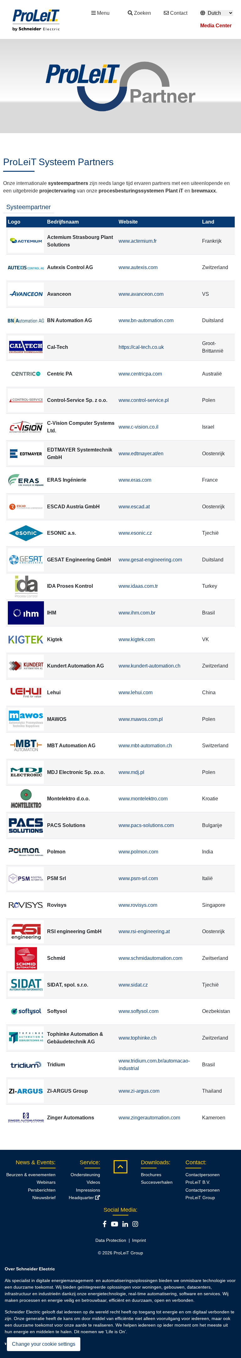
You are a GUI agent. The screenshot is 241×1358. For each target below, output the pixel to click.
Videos (93, 1182)
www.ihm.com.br (137, 612)
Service (89, 1162)
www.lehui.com (136, 692)
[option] (120, 86)
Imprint (139, 1240)
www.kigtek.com (137, 639)
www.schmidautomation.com (150, 958)
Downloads (155, 1162)
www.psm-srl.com (138, 878)
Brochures (151, 1174)
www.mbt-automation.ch (145, 745)
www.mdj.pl (131, 772)
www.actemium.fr (138, 241)
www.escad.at (134, 506)
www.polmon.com (138, 851)
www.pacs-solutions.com (146, 825)
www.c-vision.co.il (138, 427)
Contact (178, 13)
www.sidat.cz (133, 984)
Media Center (216, 25)
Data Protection (110, 1240)
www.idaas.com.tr (138, 586)
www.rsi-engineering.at (144, 931)
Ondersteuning (85, 1174)
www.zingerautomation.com (149, 1117)
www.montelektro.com (143, 798)
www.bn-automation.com (146, 320)
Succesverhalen (157, 1182)
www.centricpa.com (140, 373)
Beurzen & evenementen (31, 1174)
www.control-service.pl (144, 400)
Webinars (46, 1182)
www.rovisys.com (138, 905)
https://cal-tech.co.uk (141, 347)
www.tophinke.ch (138, 1038)
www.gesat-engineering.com (150, 559)
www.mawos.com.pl (141, 719)
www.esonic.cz (135, 533)
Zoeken (142, 13)
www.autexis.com (138, 267)
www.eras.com (135, 480)
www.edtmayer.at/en (141, 453)
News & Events (35, 1162)
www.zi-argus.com (139, 1091)
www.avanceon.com (141, 294)
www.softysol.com (138, 1011)
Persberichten (42, 1190)
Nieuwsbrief (44, 1197)
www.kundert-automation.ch (149, 665)
